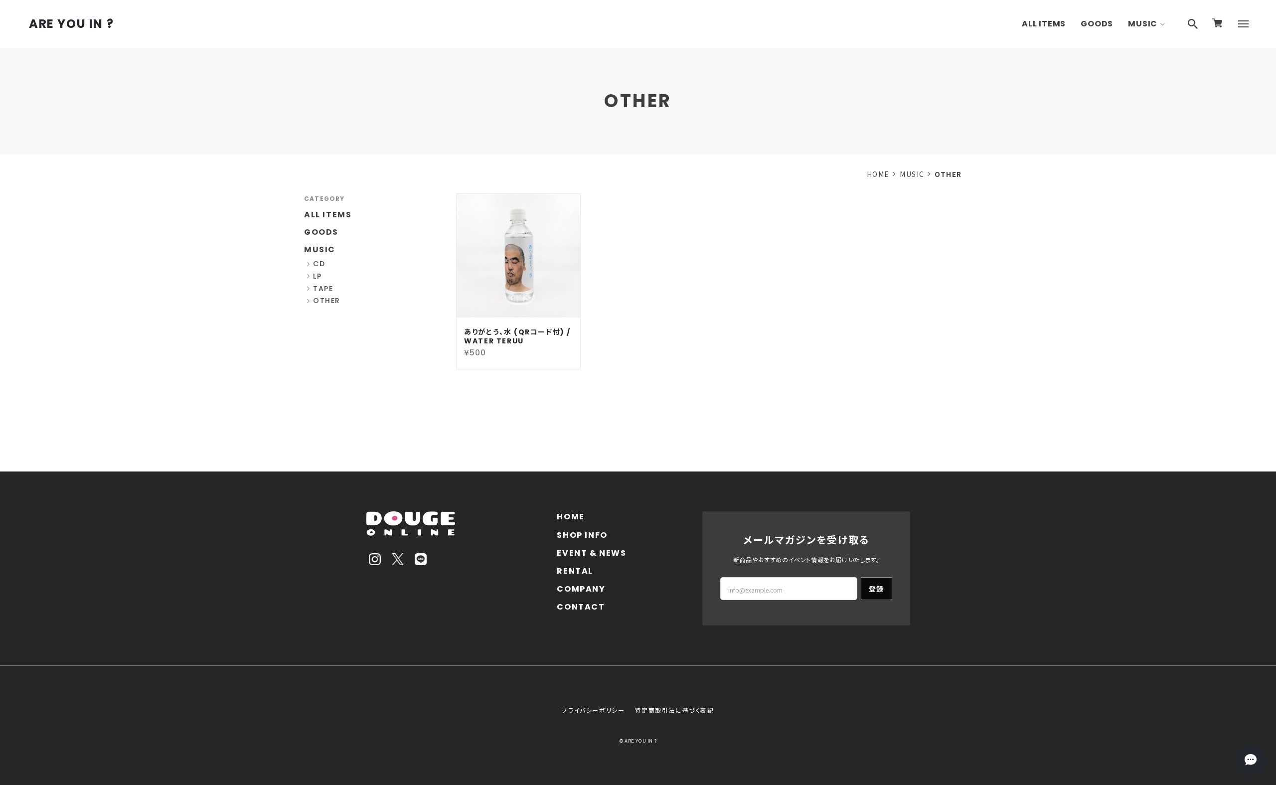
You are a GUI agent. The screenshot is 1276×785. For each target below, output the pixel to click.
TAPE (323, 289)
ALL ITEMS (1044, 23)
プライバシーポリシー (593, 710)
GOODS (1097, 23)
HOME (878, 173)
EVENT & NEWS (591, 553)
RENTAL (575, 571)
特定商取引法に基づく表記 (674, 710)
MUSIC (1142, 23)
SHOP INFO (582, 535)
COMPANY (581, 589)
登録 (876, 589)
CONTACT (581, 607)
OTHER (326, 301)
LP (317, 276)
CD (319, 264)
